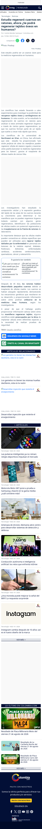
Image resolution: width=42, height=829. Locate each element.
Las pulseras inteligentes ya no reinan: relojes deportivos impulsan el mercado (19, 455)
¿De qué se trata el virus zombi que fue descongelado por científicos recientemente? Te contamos (30, 268)
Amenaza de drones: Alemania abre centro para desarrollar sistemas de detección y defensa (21, 528)
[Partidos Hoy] (27, 811)
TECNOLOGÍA (22, 8)
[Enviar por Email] (33, 40)
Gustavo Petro (25, 12)
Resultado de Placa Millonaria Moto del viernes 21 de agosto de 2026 (19, 732)
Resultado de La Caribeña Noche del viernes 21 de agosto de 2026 (29, 745)
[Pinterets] (31, 811)
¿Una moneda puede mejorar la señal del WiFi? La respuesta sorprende (20, 597)
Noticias (15, 16)
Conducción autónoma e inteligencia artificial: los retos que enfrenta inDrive (19, 563)
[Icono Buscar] (39, 7)
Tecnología (5, 16)
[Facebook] (11, 811)
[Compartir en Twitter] (27, 40)
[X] (15, 811)
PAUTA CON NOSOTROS (21, 800)
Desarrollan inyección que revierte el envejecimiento (18, 415)
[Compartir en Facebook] (22, 40)
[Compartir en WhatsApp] (17, 40)
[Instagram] (19, 811)
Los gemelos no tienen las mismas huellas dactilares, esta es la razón (20, 381)
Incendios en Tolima (11, 12)
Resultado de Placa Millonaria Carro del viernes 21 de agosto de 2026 (29, 758)
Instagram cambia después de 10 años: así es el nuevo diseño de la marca (21, 631)
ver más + (21, 768)
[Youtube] (23, 811)
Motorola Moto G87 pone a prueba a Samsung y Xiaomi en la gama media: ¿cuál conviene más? (18, 491)
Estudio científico (14, 330)
